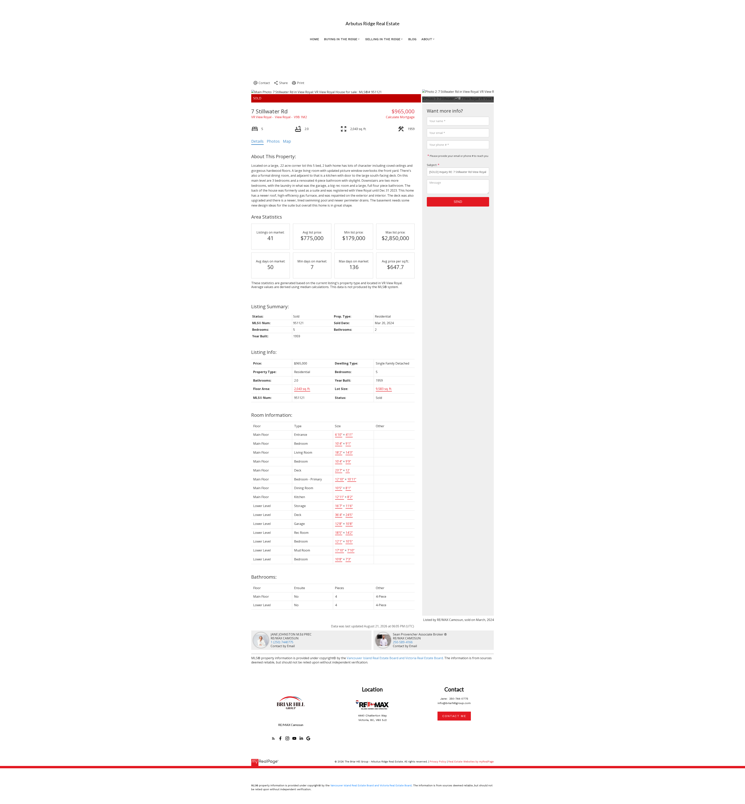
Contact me (454, 716)
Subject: (432, 165)
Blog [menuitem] (412, 39)
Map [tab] (287, 141)
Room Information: (271, 415)
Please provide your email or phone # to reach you (458, 156)
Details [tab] (257, 141)
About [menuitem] (426, 39)
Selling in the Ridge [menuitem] (382, 39)
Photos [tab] (273, 141)
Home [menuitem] (314, 39)
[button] (273, 738)
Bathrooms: (264, 577)
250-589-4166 (403, 642)
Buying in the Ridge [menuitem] (340, 39)
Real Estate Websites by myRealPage (471, 761)
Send (458, 202)
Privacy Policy (438, 761)
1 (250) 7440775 (282, 642)
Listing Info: (264, 352)
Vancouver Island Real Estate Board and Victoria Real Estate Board (395, 658)
